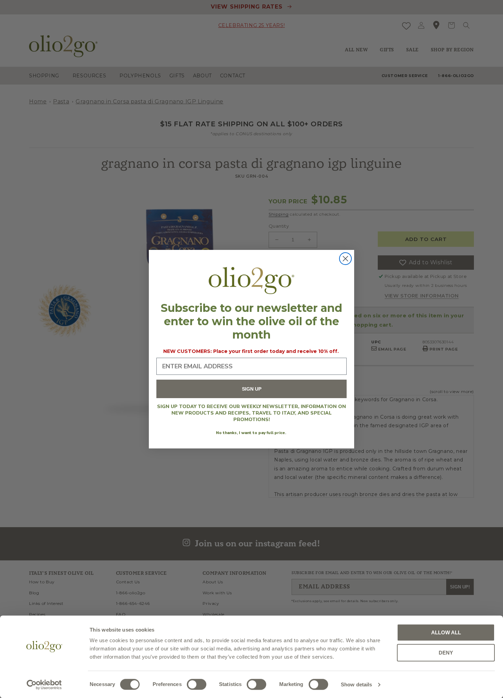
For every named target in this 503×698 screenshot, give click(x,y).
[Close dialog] (345, 259)
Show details (356, 684)
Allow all (446, 632)
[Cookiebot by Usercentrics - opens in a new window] (44, 685)
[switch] (196, 684)
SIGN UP (251, 389)
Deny (446, 653)
